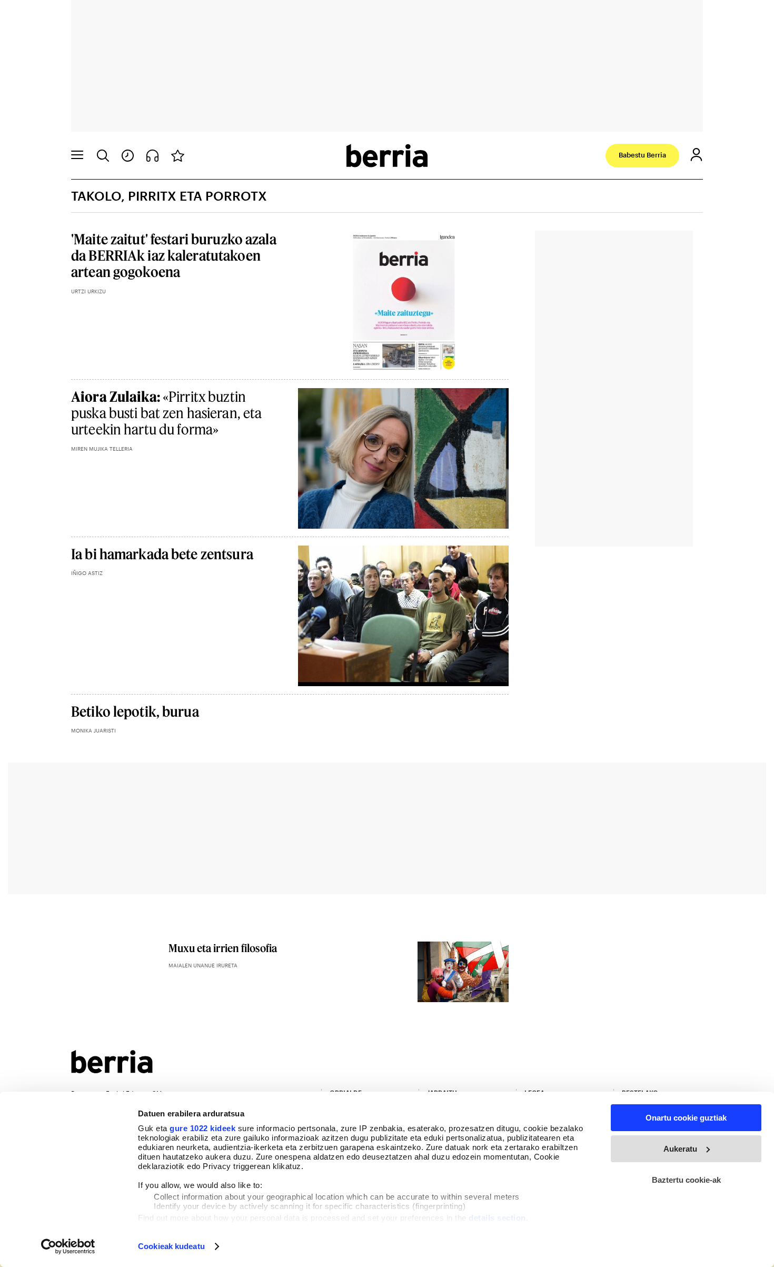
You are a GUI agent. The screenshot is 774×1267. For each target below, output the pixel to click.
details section (497, 1217)
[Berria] (112, 1070)
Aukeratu (680, 1148)
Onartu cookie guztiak (686, 1117)
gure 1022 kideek (202, 1128)
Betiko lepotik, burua (135, 711)
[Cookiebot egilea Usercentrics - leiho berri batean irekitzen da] (68, 1246)
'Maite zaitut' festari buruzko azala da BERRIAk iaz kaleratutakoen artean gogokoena (173, 255)
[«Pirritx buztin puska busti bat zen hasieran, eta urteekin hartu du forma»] (403, 458)
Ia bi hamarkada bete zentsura (162, 554)
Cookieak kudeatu (171, 1246)
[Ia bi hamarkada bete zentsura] (403, 616)
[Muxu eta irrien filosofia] (463, 972)
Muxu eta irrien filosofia (222, 948)
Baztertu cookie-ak (686, 1179)
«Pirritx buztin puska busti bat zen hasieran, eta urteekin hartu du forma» (166, 412)
